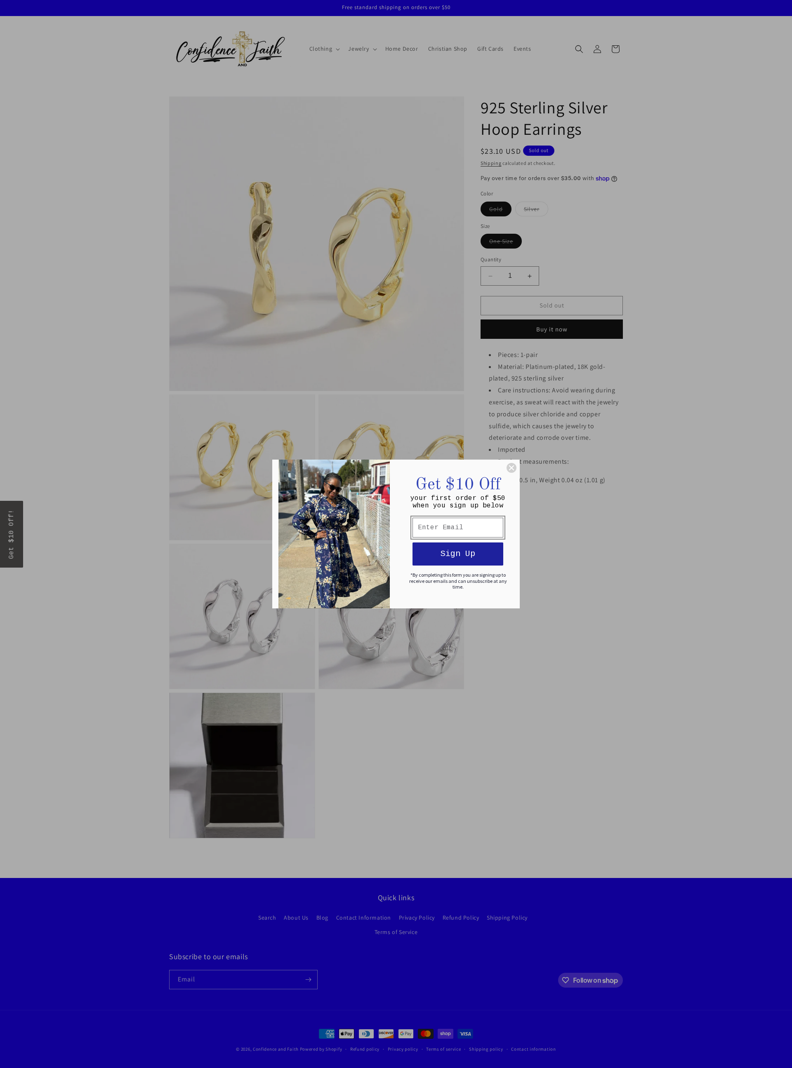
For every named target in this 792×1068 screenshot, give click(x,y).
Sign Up (458, 554)
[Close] (511, 468)
